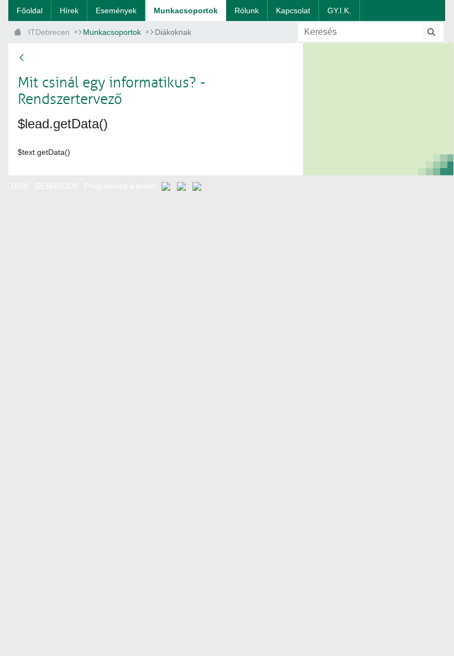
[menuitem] (29, 10)
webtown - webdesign (226, 196)
